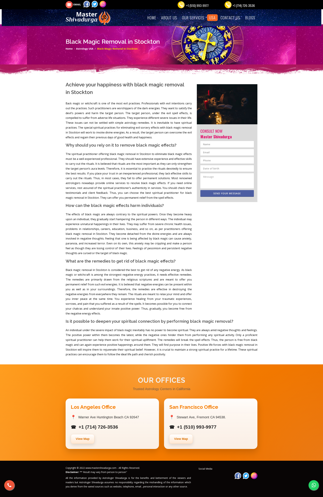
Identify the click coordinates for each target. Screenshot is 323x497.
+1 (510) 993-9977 (197, 5)
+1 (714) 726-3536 (244, 5)
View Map (82, 439)
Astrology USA (84, 48)
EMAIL (77, 4)
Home (69, 48)
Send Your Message (227, 193)
